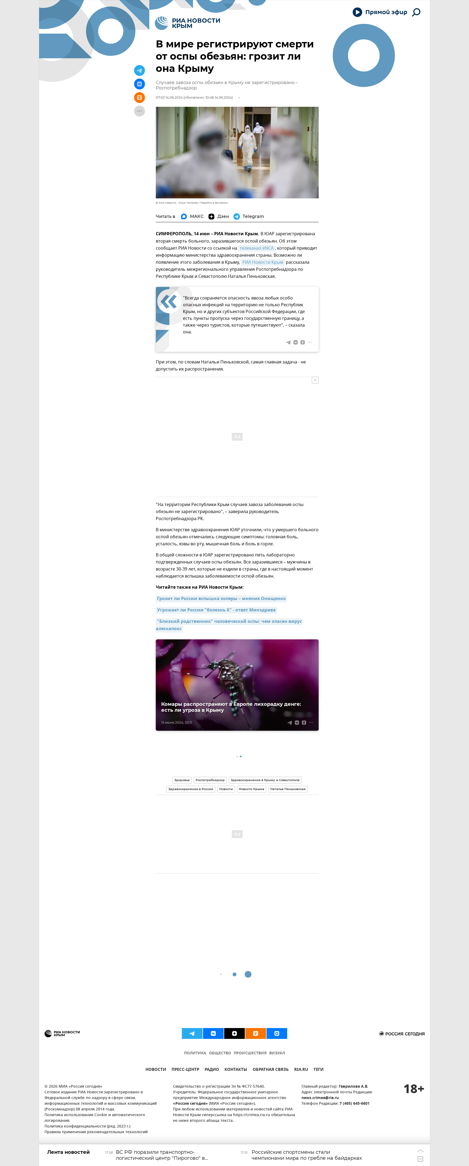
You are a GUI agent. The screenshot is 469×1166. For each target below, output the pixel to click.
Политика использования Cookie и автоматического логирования (95, 1118)
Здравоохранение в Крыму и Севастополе (265, 780)
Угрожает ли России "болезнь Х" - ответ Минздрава (216, 610)
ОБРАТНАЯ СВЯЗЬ (271, 1070)
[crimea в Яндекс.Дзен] (234, 1033)
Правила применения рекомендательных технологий (96, 1132)
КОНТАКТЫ (235, 1070)
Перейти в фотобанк (214, 203)
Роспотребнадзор (210, 780)
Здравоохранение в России (190, 789)
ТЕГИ (318, 1070)
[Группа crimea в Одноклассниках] (255, 1033)
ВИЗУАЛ (277, 1053)
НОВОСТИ (155, 1070)
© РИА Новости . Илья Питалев (177, 203)
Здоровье (182, 780)
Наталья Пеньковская (288, 789)
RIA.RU (301, 1070)
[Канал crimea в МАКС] (277, 1033)
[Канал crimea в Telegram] (192, 1033)
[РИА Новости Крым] (187, 23)
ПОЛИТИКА (195, 1053)
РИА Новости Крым (262, 262)
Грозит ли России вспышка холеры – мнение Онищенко (221, 599)
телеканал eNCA (257, 248)
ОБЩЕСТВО (220, 1053)
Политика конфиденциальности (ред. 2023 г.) (87, 1126)
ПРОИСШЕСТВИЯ (250, 1053)
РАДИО (212, 1070)
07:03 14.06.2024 (169, 97)
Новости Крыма (251, 789)
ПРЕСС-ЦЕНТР (185, 1070)
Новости (226, 789)
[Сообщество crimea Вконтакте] (213, 1033)
